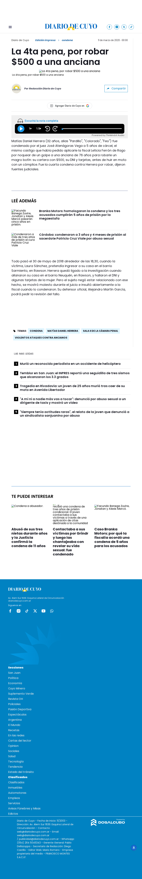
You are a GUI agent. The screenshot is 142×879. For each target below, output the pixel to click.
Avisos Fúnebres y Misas (24, 808)
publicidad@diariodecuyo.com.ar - (40, 839)
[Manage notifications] (134, 847)
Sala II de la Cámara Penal (100, 331)
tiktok (27, 611)
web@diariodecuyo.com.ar (33, 831)
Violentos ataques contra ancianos (41, 337)
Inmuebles (15, 788)
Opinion (13, 746)
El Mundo (14, 725)
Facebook (10, 611)
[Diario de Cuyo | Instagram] (117, 27)
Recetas (13, 730)
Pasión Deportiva (19, 709)
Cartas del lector (19, 741)
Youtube (43, 611)
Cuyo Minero (16, 688)
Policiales (14, 704)
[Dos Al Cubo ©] (108, 825)
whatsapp (52, 611)
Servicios (14, 803)
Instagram (18, 611)
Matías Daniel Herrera (62, 331)
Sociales (13, 751)
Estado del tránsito (21, 772)
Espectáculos (17, 715)
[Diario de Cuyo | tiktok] (131, 27)
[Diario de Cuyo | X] (124, 27)
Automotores (17, 793)
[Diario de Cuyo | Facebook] (109, 27)
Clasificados (16, 782)
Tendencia (15, 767)
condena (36, 331)
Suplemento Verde (21, 694)
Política (13, 678)
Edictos (13, 814)
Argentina (15, 720)
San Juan (14, 673)
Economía (15, 683)
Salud (11, 756)
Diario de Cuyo (20, 40)
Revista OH (15, 699)
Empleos (14, 798)
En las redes (16, 735)
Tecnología (16, 761)
